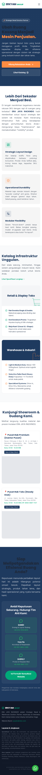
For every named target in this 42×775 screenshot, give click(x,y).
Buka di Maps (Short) (12, 452)
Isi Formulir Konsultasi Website (21, 675)
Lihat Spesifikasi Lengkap (12, 279)
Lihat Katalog (19, 72)
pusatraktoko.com (19, 721)
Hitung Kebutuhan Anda (19, 64)
